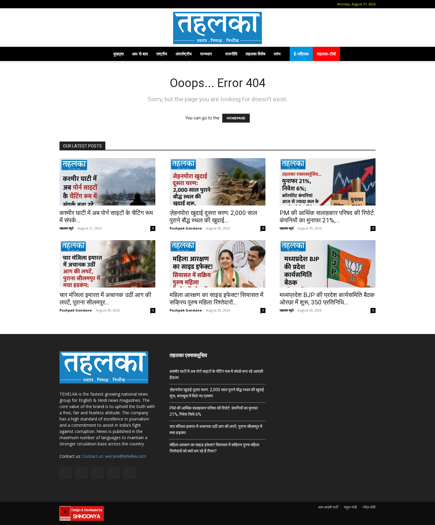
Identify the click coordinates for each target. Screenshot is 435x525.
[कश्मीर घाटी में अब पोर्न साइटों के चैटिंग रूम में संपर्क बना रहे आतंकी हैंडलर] (107, 181)
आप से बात (140, 54)
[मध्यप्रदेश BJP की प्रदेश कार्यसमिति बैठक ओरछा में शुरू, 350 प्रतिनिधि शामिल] (328, 264)
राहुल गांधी (350, 507)
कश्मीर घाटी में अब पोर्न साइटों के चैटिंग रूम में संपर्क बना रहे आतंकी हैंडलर (216, 374)
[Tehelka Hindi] (217, 28)
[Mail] (82, 4)
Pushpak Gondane (186, 228)
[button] (63, 4)
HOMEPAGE (236, 118)
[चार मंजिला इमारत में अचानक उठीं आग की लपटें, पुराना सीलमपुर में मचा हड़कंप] (107, 264)
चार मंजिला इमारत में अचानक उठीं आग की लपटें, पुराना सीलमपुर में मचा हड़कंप (216, 429)
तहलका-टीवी (326, 54)
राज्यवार (206, 54)
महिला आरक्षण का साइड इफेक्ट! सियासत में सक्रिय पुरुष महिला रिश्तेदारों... (216, 298)
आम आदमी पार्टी (328, 507)
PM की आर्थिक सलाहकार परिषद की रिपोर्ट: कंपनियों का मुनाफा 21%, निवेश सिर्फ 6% (214, 411)
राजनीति (231, 54)
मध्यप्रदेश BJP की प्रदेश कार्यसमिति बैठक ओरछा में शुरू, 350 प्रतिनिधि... (327, 298)
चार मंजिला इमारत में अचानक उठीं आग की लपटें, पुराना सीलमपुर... (105, 298)
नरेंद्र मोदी (369, 507)
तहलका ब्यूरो (66, 228)
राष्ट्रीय (161, 54)
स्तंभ (277, 54)
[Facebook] (72, 4)
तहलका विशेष (255, 54)
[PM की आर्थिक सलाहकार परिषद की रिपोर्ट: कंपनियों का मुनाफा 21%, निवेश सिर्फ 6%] (328, 181)
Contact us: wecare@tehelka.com (114, 456)
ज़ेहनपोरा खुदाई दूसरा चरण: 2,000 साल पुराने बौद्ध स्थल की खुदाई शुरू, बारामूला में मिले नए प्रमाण (217, 392)
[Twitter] (102, 4)
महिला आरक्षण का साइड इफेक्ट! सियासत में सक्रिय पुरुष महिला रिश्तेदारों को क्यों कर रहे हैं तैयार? (214, 447)
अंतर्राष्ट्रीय (183, 54)
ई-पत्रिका (301, 54)
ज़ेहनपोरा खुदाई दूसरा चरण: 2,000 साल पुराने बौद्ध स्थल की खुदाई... (213, 216)
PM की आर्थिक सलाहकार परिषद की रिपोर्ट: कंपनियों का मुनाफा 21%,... (327, 216)
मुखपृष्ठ (118, 54)
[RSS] (92, 4)
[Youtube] (111, 4)
